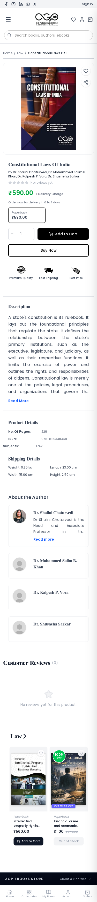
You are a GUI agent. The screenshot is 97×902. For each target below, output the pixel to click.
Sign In (87, 4)
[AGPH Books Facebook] (6, 4)
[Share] (86, 82)
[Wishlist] (73, 19)
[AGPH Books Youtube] (28, 4)
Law (20, 53)
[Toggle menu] (8, 19)
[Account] (82, 19)
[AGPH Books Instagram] (13, 4)
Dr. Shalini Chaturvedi (30, 172)
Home (7, 53)
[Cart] (90, 19)
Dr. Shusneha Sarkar (63, 176)
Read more (43, 539)
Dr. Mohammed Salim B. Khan (55, 563)
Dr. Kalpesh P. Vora (32, 176)
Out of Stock (69, 841)
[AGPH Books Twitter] (34, 4)
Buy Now (49, 250)
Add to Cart (66, 234)
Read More (18, 400)
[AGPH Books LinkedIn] (21, 4)
